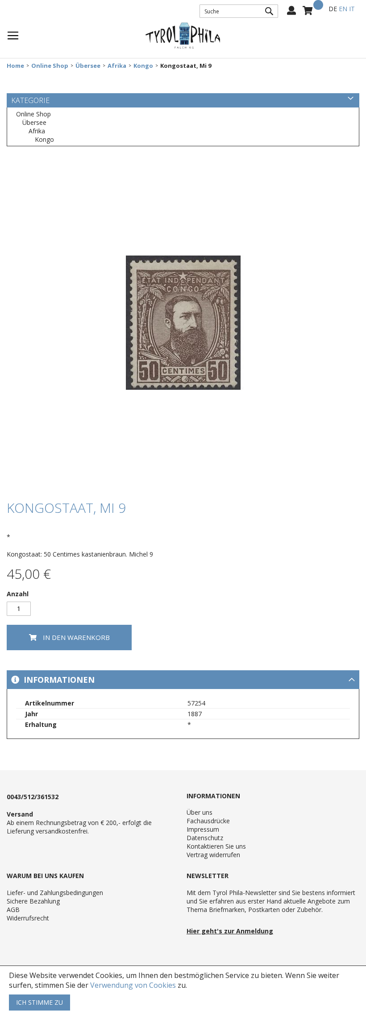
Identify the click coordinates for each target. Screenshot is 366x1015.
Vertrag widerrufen (213, 854)
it (352, 8)
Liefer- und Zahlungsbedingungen (55, 892)
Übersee (87, 66)
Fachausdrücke (208, 821)
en (343, 8)
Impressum (203, 829)
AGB (13, 909)
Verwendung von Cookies (133, 985)
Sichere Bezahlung (33, 901)
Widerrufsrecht (28, 918)
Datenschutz (205, 837)
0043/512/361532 (32, 796)
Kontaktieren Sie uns (216, 846)
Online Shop (49, 66)
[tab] (183, 679)
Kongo (143, 66)
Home (15, 66)
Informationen (58, 679)
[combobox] (239, 11)
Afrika (117, 66)
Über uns (199, 812)
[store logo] (183, 35)
